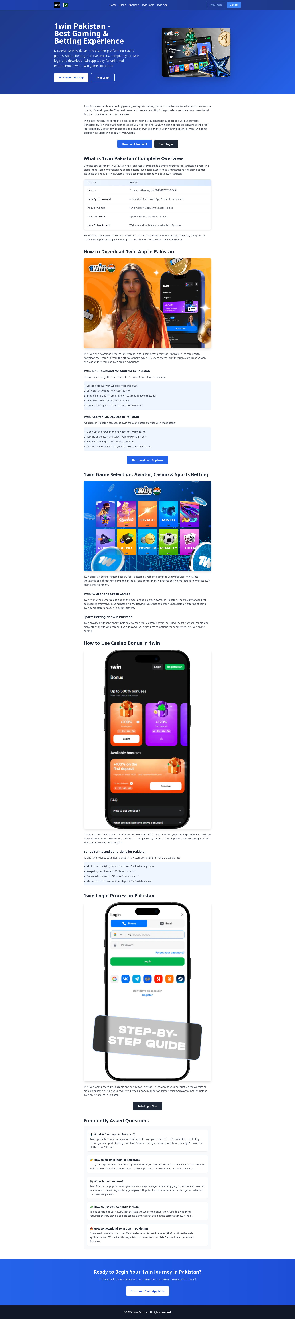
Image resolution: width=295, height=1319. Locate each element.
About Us (134, 5)
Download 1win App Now (147, 460)
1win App (162, 5)
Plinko (122, 5)
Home (112, 5)
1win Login (148, 5)
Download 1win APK (134, 144)
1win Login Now (147, 1106)
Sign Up (233, 5)
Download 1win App (71, 77)
